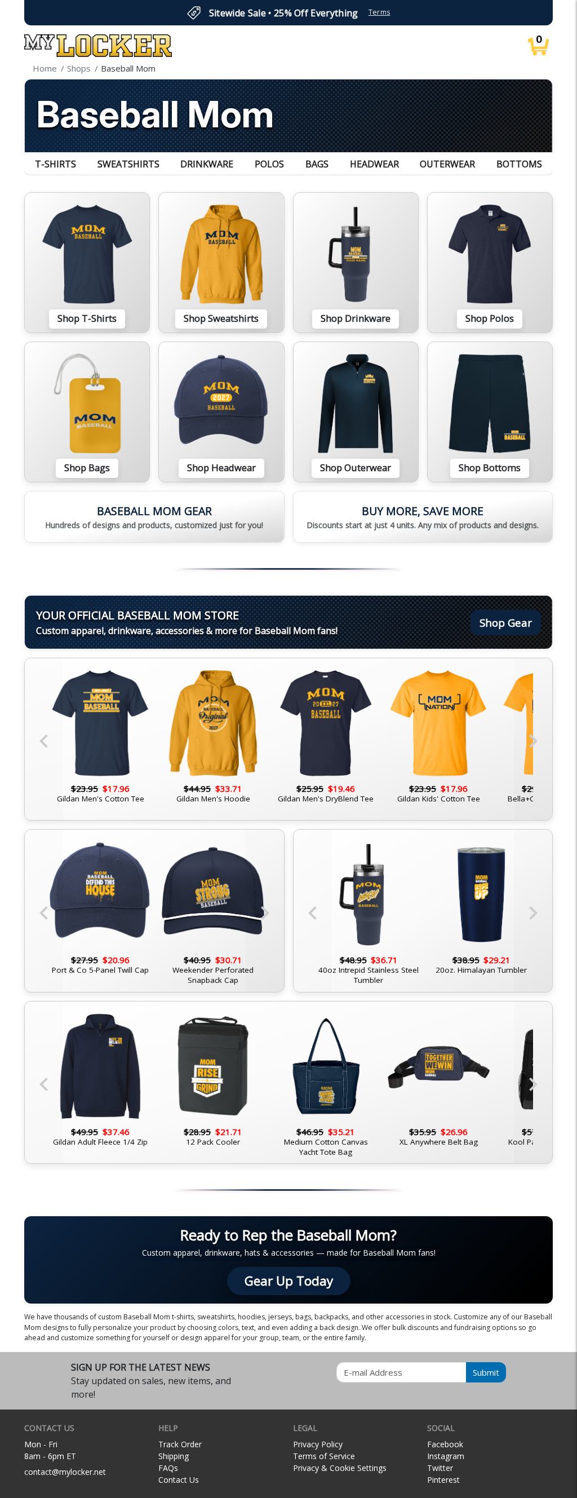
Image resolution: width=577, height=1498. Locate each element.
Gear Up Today (289, 1280)
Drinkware (206, 164)
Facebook (445, 1444)
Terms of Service (324, 1456)
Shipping (173, 1456)
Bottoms (519, 164)
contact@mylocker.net (65, 1471)
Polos (269, 164)
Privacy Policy (318, 1444)
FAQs (168, 1467)
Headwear (374, 164)
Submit (486, 1372)
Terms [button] (379, 12)
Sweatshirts (128, 164)
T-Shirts (55, 164)
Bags (317, 164)
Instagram (445, 1456)
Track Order (180, 1444)
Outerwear (447, 164)
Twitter (440, 1467)
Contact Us (178, 1479)
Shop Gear (506, 622)
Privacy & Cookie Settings (340, 1467)
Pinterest (443, 1479)
